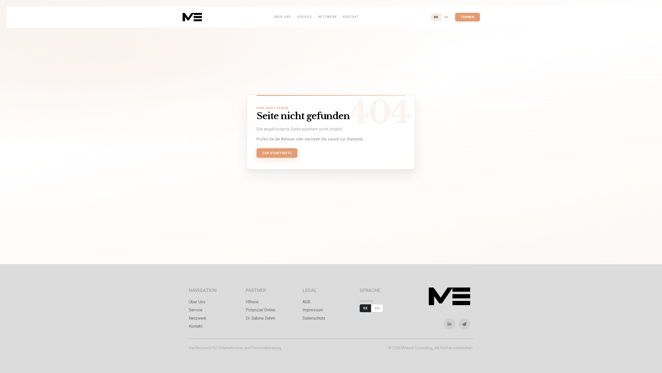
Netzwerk (327, 17)
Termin (468, 17)
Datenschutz (314, 318)
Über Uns (282, 17)
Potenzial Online (260, 309)
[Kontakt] (465, 324)
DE (436, 17)
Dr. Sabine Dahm (260, 318)
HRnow (252, 301)
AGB (306, 301)
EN (446, 17)
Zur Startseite (277, 153)
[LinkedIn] (450, 324)
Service (304, 17)
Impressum (313, 309)
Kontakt (351, 17)
